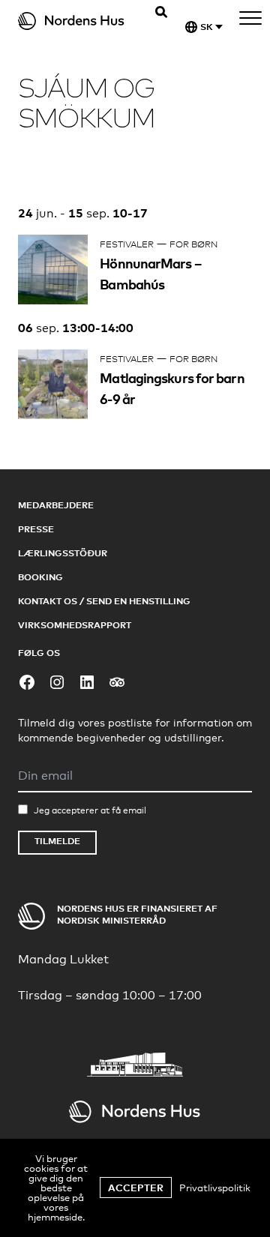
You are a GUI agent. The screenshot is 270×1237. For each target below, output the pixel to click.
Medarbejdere (56, 505)
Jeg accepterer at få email (90, 810)
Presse (36, 529)
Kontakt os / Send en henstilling (104, 601)
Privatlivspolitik (214, 1188)
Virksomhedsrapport (74, 624)
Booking (40, 577)
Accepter (136, 1188)
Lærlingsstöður (62, 553)
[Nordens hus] (81, 21)
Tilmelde (57, 840)
